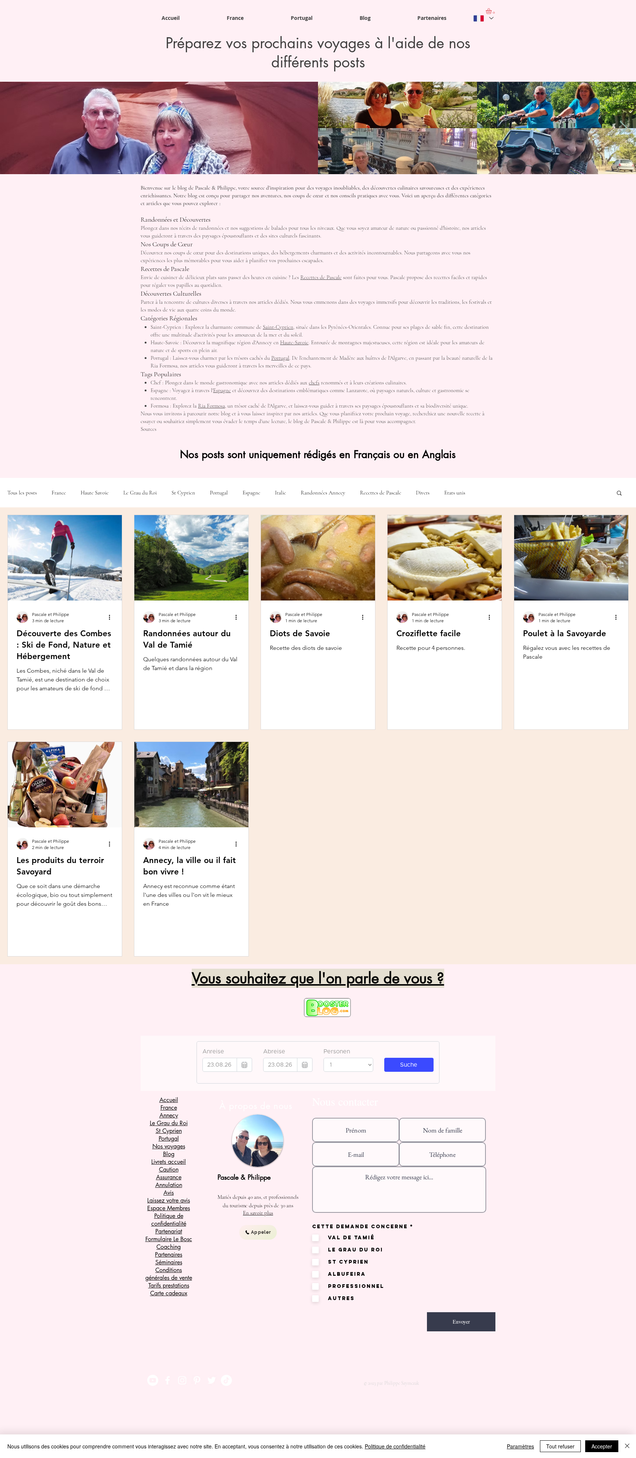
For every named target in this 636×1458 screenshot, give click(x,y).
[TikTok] (226, 1380)
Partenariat (168, 1231)
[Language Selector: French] (483, 18)
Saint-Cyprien (278, 327)
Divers (423, 492)
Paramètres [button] (520, 1446)
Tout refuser (560, 1446)
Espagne (222, 390)
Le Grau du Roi (140, 492)
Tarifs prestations (168, 1285)
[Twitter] (211, 1380)
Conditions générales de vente (168, 1274)
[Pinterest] (196, 1380)
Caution (169, 1169)
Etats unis (454, 492)
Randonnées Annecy (323, 492)
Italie (280, 492)
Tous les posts (22, 492)
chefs (314, 382)
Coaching (168, 1247)
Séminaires (168, 1262)
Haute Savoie (95, 492)
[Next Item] (623, 128)
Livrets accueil (168, 1162)
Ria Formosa (211, 405)
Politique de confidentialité (395, 1446)
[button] (619, 493)
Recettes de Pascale (321, 277)
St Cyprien (183, 492)
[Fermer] (627, 1446)
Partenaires (168, 1254)
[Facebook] (167, 1380)
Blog (168, 1154)
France (59, 492)
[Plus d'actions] (111, 617)
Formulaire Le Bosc (168, 1239)
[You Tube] (152, 1380)
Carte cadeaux (168, 1293)
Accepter (601, 1446)
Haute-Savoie (294, 342)
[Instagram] (182, 1380)
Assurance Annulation (168, 1181)
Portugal (280, 358)
